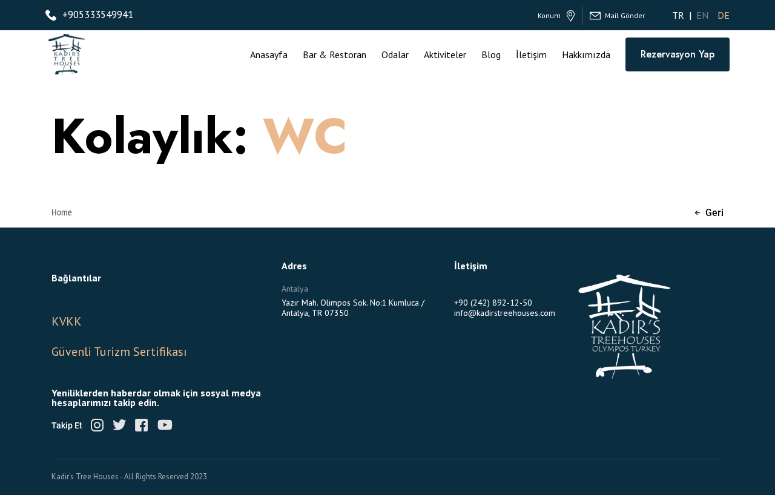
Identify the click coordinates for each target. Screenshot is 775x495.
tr (678, 15)
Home (61, 212)
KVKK (66, 321)
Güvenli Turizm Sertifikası (119, 351)
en (702, 15)
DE (723, 15)
